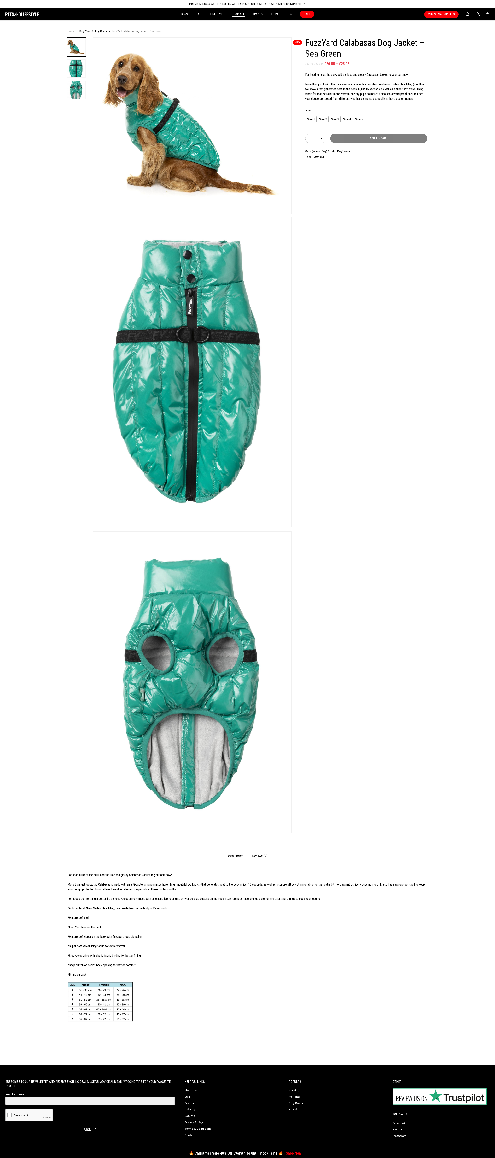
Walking (294, 1090)
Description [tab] (235, 855)
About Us (190, 1090)
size (308, 110)
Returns (189, 1115)
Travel (293, 1109)
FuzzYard (318, 156)
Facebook (399, 1123)
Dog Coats (101, 31)
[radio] (311, 119)
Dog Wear (84, 31)
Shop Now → (296, 1153)
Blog (187, 1096)
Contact (189, 1135)
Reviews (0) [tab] (259, 855)
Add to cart (379, 138)
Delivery (189, 1109)
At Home (294, 1096)
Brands (189, 1103)
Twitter (397, 1129)
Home (71, 31)
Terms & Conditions (197, 1128)
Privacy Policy (193, 1122)
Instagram (399, 1135)
